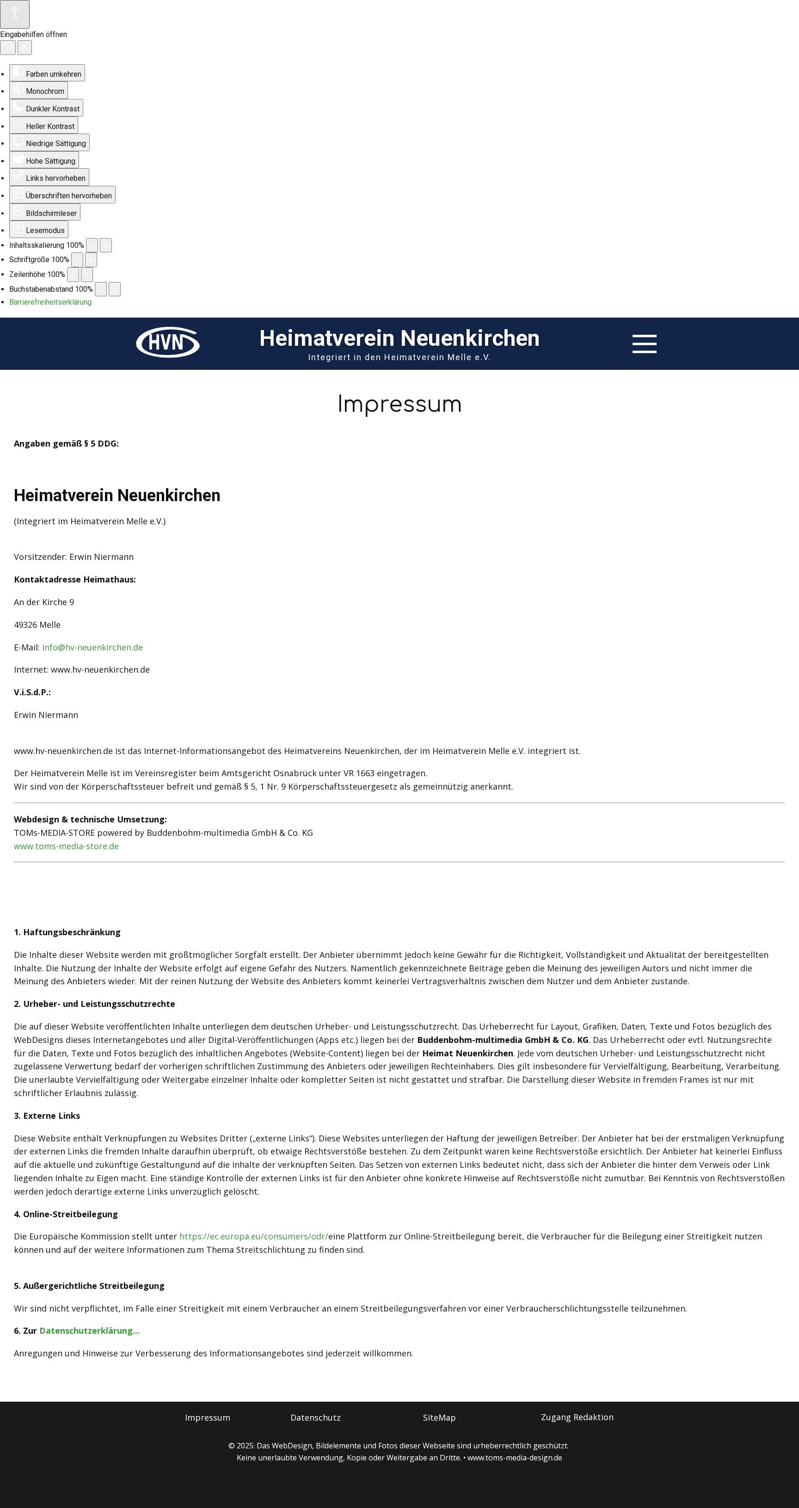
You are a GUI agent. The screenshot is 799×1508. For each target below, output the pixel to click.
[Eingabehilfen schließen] (25, 47)
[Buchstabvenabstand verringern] (101, 289)
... (136, 1330)
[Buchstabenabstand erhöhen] (115, 289)
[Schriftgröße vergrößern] (91, 259)
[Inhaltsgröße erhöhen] (106, 245)
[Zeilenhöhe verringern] (73, 274)
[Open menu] (644, 344)
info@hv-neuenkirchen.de (92, 647)
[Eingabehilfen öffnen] (15, 14)
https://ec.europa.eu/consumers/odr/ (253, 1236)
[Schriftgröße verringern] (77, 259)
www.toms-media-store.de (66, 846)
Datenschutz (315, 1417)
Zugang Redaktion (577, 1416)
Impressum (399, 404)
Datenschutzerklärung (86, 1330)
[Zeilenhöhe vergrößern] (87, 274)
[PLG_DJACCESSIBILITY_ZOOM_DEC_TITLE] (92, 245)
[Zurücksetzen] (8, 47)
